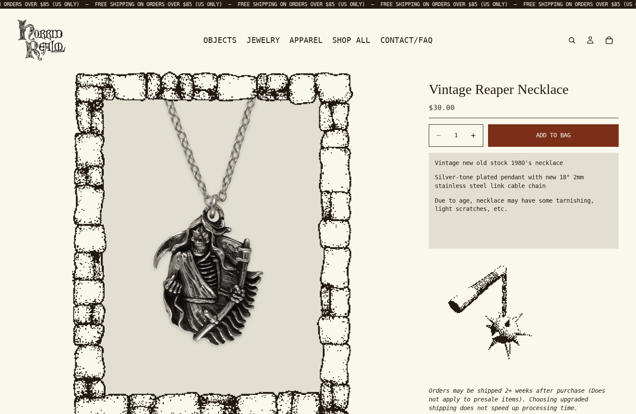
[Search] (571, 39)
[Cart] (609, 39)
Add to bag (553, 135)
